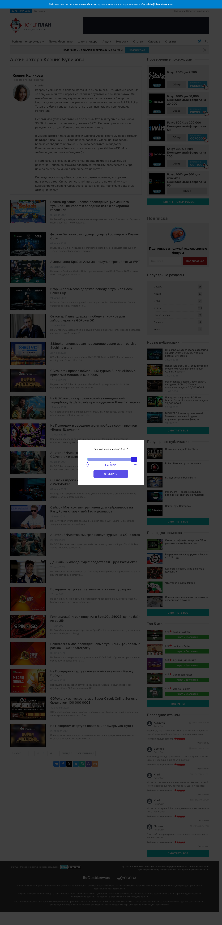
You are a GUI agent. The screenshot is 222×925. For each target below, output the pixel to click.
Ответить (110, 473)
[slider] (134, 459)
